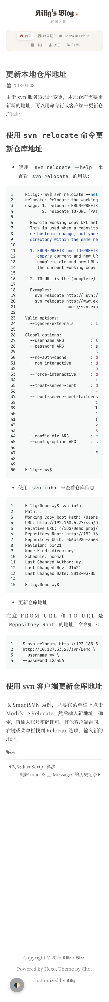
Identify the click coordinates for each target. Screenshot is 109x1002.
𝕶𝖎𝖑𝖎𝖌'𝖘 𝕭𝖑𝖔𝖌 (54, 12)
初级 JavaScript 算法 (33, 766)
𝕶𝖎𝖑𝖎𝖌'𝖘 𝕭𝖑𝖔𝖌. (74, 957)
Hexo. (50, 968)
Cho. (86, 968)
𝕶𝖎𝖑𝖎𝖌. (71, 980)
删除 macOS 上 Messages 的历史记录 (58, 774)
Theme (65, 968)
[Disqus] (54, 863)
